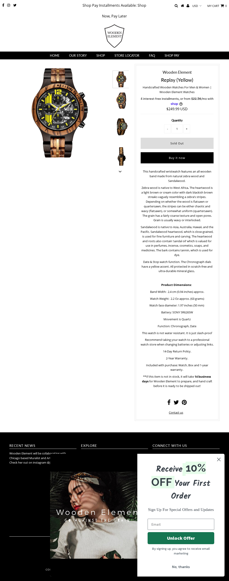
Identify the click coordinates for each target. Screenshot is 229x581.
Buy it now (177, 158)
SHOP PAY (172, 55)
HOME (54, 55)
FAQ (152, 55)
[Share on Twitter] (176, 403)
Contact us (176, 412)
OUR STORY (78, 55)
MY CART (217, 6)
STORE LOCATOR (126, 55)
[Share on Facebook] (169, 403)
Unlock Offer (181, 538)
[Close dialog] (219, 459)
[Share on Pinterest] (184, 403)
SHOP (100, 55)
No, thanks (181, 566)
